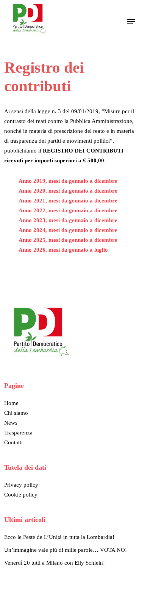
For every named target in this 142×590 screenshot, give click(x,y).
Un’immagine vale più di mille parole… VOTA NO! (65, 550)
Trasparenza (18, 433)
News (10, 423)
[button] (131, 21)
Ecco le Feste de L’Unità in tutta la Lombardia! (59, 537)
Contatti (13, 442)
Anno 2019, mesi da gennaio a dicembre (68, 181)
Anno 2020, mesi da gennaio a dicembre (68, 191)
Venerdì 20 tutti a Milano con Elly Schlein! (54, 563)
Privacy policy (21, 485)
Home (11, 403)
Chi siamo (16, 413)
